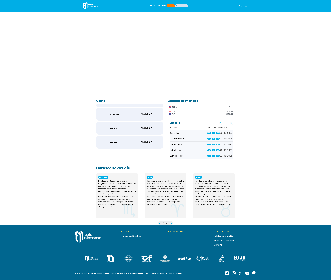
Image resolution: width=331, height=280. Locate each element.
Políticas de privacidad (224, 236)
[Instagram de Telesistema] (234, 273)
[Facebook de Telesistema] (227, 273)
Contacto (161, 6)
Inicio (152, 6)
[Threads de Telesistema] (254, 273)
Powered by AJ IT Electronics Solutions (166, 273)
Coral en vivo (181, 6)
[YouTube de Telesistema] (247, 273)
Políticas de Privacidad (118, 273)
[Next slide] (232, 123)
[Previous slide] (221, 123)
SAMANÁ (129, 142)
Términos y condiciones (224, 240)
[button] (240, 6)
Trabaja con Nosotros (131, 236)
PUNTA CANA (129, 114)
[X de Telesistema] (240, 273)
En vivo (171, 6)
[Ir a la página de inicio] (96, 238)
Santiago (129, 128)
